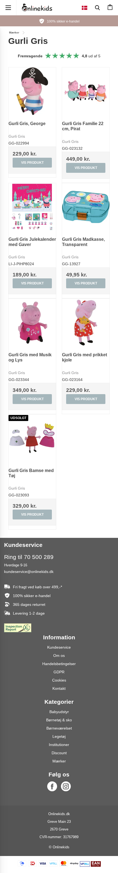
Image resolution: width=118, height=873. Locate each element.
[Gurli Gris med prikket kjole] (85, 322)
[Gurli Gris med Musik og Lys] (32, 322)
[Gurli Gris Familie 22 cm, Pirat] (85, 91)
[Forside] (37, 7)
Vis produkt (32, 163)
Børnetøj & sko (59, 720)
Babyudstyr (59, 712)
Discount (59, 753)
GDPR (59, 672)
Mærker (59, 761)
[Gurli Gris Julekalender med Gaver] (32, 207)
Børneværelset (59, 728)
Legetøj (59, 736)
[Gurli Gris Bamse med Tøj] (32, 438)
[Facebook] (52, 786)
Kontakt (59, 688)
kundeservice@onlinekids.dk (29, 571)
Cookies (59, 680)
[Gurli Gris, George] (32, 91)
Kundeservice (59, 647)
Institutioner (59, 744)
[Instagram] (66, 786)
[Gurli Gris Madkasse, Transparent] (85, 207)
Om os (59, 655)
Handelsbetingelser (59, 664)
